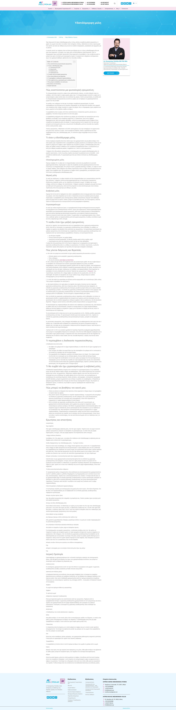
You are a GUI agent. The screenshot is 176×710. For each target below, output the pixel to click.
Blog (117, 8)
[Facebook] (122, 3)
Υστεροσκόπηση (89, 692)
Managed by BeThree (126, 708)
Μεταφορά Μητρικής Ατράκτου (75, 693)
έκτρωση (90, 271)
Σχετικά (50, 8)
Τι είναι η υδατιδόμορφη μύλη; (55, 65)
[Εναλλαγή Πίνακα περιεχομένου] (73, 62)
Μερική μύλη (53, 69)
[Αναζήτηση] (114, 3)
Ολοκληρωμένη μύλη (55, 67)
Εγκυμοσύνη (85, 8)
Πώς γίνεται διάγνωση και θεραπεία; (56, 76)
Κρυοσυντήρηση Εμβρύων (74, 691)
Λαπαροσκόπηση (109, 8)
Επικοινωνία (125, 8)
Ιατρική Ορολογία (52, 85)
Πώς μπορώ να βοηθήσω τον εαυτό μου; (58, 82)
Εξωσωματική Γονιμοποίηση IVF (63, 8)
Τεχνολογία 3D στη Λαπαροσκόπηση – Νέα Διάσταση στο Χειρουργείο (91, 686)
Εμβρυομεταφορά (72, 689)
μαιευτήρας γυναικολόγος (67, 260)
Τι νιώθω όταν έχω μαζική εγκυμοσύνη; (57, 74)
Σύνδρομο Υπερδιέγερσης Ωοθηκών (74, 700)
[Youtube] (127, 3)
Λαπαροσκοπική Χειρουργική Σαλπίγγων (92, 689)
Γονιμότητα (76, 8)
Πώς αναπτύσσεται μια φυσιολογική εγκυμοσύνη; (60, 63)
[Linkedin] (125, 3)
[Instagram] (130, 3)
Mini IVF (70, 685)
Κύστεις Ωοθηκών (89, 694)
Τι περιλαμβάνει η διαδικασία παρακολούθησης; (59, 78)
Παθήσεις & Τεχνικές (97, 8)
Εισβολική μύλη (54, 70)
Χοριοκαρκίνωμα (54, 72)
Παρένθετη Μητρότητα (73, 696)
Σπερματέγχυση (71, 698)
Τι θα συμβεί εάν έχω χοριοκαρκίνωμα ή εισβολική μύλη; (61, 80)
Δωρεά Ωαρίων (71, 687)
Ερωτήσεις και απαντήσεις (54, 83)
